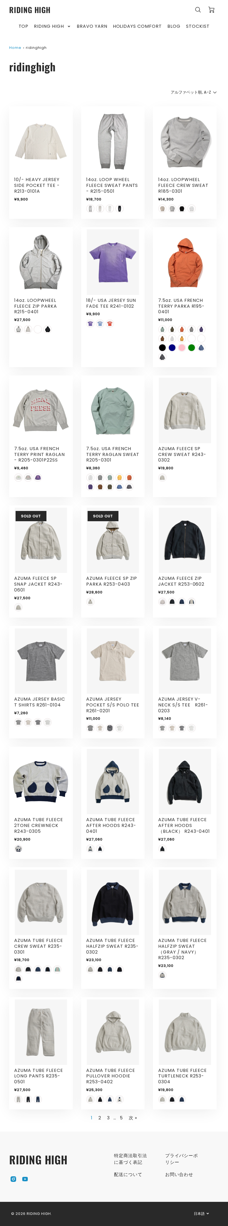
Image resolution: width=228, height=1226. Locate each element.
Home (15, 47)
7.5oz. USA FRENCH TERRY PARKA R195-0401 (181, 306)
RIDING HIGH (49, 26)
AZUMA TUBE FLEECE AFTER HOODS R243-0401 (111, 825)
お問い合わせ (179, 1174)
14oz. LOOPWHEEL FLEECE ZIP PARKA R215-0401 (35, 306)
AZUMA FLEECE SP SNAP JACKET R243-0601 (38, 584)
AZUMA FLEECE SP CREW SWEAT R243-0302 (182, 454)
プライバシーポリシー (181, 1158)
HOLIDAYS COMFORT (137, 26)
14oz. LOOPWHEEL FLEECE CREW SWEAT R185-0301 (183, 185)
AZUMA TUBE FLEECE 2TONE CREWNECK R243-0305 (38, 825)
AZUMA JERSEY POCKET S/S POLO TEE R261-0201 (115, 705)
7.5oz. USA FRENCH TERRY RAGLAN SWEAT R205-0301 (112, 454)
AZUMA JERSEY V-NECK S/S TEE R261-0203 (183, 705)
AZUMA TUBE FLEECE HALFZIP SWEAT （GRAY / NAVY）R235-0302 (182, 949)
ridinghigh (36, 47)
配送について (128, 1174)
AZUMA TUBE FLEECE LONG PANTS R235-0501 (38, 1076)
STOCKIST (198, 26)
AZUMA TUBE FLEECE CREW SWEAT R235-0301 (38, 946)
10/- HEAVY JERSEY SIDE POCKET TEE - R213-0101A (37, 185)
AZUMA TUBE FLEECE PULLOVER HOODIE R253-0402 (110, 1076)
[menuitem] (23, 26)
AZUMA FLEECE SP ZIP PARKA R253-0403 (111, 581)
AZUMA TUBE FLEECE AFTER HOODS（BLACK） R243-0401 (184, 825)
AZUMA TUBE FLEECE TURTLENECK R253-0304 (182, 1076)
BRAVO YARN (92, 26)
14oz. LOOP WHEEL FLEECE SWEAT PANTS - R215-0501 (112, 185)
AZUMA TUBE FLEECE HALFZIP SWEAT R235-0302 (112, 946)
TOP (24, 26)
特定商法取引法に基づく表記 (130, 1158)
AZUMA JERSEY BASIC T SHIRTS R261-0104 (39, 702)
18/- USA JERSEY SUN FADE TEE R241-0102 (111, 303)
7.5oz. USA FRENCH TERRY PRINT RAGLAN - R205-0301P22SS (39, 454)
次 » (133, 1118)
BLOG (173, 26)
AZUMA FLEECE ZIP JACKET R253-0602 (181, 581)
